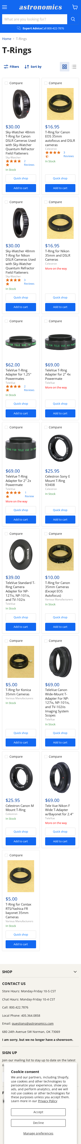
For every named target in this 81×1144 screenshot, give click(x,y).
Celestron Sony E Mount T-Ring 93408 (57, 480)
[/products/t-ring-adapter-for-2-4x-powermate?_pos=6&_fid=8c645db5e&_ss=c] (60, 342)
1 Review (29, 494)
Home (6, 39)
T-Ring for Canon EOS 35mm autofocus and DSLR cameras (60, 138)
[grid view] (64, 66)
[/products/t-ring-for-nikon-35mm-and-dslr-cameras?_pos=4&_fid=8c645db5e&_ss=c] (60, 223)
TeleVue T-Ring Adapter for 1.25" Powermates (18, 374)
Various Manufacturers (59, 599)
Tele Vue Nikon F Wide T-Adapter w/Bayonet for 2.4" (59, 809)
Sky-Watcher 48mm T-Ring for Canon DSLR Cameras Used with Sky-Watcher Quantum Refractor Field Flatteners (21, 142)
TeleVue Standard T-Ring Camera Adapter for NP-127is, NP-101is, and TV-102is (20, 591)
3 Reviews (69, 154)
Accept (38, 1112)
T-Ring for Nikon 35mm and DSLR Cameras (57, 255)
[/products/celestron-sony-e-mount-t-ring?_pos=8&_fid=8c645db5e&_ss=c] (60, 448)
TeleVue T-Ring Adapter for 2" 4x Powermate (58, 374)
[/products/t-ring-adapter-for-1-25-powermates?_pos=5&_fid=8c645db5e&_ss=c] (21, 342)
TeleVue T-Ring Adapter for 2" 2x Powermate (18, 480)
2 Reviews (29, 163)
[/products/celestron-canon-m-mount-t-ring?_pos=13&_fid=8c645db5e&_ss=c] (21, 778)
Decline (38, 1123)
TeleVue (10, 383)
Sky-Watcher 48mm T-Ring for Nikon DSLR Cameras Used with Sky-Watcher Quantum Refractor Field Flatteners (21, 261)
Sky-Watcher (13, 157)
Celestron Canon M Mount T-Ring (20, 807)
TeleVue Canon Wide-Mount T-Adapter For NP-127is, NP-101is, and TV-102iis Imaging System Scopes (57, 702)
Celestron (51, 149)
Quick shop (21, 178)
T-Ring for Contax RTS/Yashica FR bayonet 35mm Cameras (18, 910)
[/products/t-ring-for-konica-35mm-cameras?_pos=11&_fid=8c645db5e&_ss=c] (21, 662)
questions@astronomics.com (33, 1023)
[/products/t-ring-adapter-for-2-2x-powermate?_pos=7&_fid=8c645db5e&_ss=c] (21, 448)
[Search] (73, 19)
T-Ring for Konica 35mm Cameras (18, 692)
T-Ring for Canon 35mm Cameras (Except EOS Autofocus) (57, 589)
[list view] (74, 66)
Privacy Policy (47, 1101)
